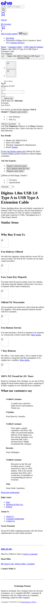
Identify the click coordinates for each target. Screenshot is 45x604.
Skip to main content (9, 34)
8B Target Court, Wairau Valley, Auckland (17, 564)
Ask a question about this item (18, 168)
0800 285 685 (6, 549)
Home (3, 47)
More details (36, 335)
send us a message (30, 554)
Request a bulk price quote (16, 166)
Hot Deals (10, 38)
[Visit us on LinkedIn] (8, 576)
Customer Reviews (17, 43)
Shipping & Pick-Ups (14, 504)
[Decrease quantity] (3, 89)
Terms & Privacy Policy (28, 602)
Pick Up (12, 119)
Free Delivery (14, 117)
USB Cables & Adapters (33, 47)
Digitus (15, 147)
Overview (13, 180)
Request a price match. (18, 112)
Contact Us (10, 521)
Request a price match (15, 171)
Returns (9, 507)
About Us (10, 516)
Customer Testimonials (15, 519)
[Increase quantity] (3, 95)
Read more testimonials (10, 492)
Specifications (14, 182)
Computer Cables (15, 47)
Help (8, 502)
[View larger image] (22, 57)
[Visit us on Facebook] (3, 576)
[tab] (25, 116)
